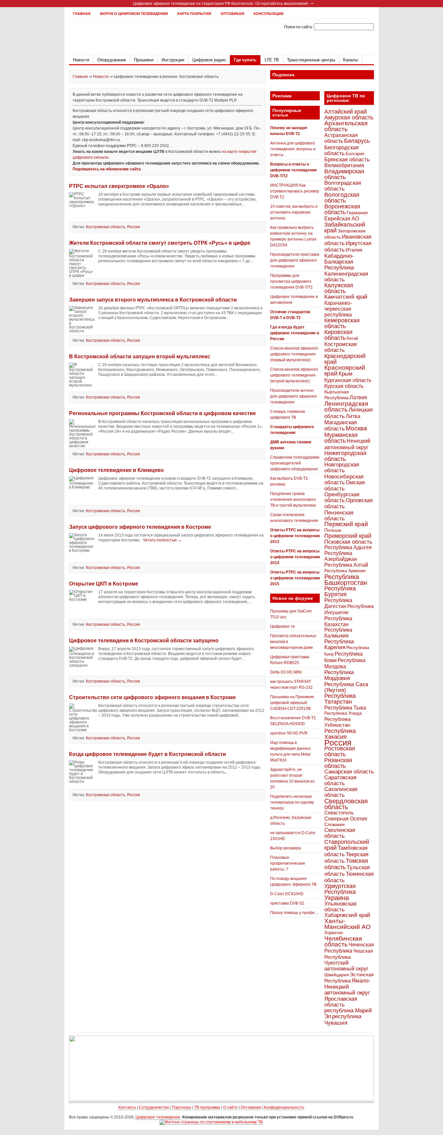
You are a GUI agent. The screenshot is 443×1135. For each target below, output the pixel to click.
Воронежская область (342, 209)
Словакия (334, 824)
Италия (354, 250)
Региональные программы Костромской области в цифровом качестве (162, 413)
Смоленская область (339, 833)
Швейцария (336, 974)
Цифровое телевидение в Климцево (116, 470)
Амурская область (348, 117)
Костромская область (105, 227)
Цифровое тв (282, 626)
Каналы (350, 59)
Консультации (268, 14)
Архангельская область (345, 126)
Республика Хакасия (340, 733)
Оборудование (111, 59)
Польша (332, 530)
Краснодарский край (344, 359)
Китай (352, 338)
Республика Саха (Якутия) (346, 687)
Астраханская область (341, 138)
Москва (356, 428)
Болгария (355, 153)
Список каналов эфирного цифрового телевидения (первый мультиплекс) (294, 354)
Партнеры (181, 1107)
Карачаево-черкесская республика (338, 308)
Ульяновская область (340, 906)
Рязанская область (338, 763)
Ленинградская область (346, 406)
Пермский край (346, 524)
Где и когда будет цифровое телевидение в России (294, 333)
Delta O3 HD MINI (286, 672)
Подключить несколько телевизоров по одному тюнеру (292, 802)
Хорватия (333, 932)
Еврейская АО (341, 218)
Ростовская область (339, 751)
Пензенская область (338, 515)
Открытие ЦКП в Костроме (103, 583)
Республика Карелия (339, 644)
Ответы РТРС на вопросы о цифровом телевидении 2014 (295, 557)
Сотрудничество (154, 1107)
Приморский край (347, 536)
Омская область (344, 485)
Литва (353, 416)
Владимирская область (344, 174)
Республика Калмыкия (338, 632)
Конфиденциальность (284, 1107)
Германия (357, 212)
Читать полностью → (162, 540)
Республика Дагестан (338, 603)
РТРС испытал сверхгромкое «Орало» (119, 186)
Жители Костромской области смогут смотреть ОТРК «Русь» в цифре (159, 243)
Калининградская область (346, 276)
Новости (81, 59)
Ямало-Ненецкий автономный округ (347, 987)
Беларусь (357, 140)
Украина (336, 897)
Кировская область (338, 335)
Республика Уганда (343, 713)
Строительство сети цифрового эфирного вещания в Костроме (152, 697)
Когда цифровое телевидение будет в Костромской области (147, 754)
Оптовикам (232, 14)
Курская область (344, 386)
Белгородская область (341, 150)
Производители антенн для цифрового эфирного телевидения (293, 396)
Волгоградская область (342, 186)
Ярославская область (340, 1001)
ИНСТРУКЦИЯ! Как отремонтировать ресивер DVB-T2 (294, 191)
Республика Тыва (345, 707)
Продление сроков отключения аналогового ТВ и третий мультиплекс (293, 499)
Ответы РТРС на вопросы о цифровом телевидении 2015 (295, 578)
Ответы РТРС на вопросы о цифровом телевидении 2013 (295, 536)
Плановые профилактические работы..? (287, 863)
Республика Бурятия (340, 591)
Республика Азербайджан (340, 556)
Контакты (127, 1107)
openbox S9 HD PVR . (289, 733)
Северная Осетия (345, 818)
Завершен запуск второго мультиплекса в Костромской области (153, 299)
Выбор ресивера (285, 848)
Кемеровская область (342, 323)
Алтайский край (345, 111)
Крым (346, 373)
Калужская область (338, 288)
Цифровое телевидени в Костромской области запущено (144, 640)
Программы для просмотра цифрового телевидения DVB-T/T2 (291, 281)
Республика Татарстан (340, 698)
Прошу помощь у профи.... (294, 912)
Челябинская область (343, 941)
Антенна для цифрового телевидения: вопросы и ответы (293, 149)
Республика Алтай (346, 565)
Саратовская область (340, 780)
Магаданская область (340, 425)
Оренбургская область (341, 497)
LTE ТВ (272, 59)
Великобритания (344, 165)
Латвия (358, 397)
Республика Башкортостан (345, 579)
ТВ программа (207, 1107)
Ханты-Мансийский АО (347, 924)
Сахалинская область (340, 792)
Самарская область (349, 772)
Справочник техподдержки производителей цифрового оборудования (294, 463)
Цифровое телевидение (158, 1117)
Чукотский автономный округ (346, 965)
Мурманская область (341, 438)
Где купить (245, 59)
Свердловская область (346, 803)
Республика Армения (344, 570)
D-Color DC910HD (287, 894)
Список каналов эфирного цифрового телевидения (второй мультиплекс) (294, 375)
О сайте (230, 1107)
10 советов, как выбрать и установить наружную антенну (293, 212)
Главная (81, 14)
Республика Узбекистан (337, 722)
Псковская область (348, 541)
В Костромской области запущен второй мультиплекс (139, 356)
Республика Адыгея (348, 547)
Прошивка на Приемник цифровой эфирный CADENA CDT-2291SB (292, 703)
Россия (133, 227)
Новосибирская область (344, 479)
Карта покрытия (194, 14)
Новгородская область (341, 468)
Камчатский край (345, 297)
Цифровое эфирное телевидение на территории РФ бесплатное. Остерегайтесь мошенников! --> (223, 3)
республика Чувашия (342, 1019)
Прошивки (143, 59)
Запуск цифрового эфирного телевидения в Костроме (140, 527)
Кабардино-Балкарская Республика (339, 262)
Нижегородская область (345, 456)
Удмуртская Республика (340, 888)
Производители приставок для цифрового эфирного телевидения (294, 260)
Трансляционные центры (311, 59)
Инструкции (173, 59)
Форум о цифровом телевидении (134, 14)
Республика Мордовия (339, 675)
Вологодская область (341, 197)
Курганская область (347, 380)
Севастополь (339, 812)
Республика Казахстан (338, 621)
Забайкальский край (344, 227)
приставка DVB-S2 (287, 903)
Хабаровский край (347, 915)
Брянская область (347, 159)
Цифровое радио (209, 59)
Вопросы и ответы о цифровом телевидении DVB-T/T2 (293, 170)
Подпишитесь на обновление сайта (107, 169)
